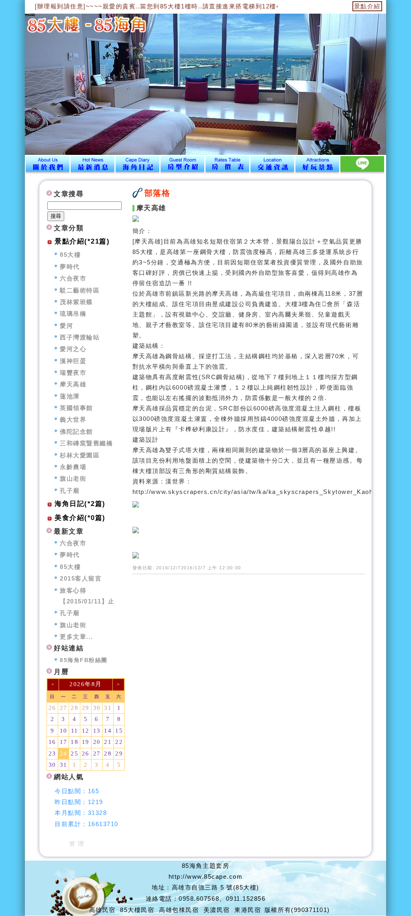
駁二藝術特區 (80, 290)
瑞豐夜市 (73, 372)
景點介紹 (367, 6)
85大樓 (70, 254)
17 (63, 742)
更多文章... (76, 636)
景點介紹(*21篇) (82, 241)
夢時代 (70, 266)
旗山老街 (73, 478)
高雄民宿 (102, 909)
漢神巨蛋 (73, 360)
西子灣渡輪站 (80, 337)
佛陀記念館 (76, 431)
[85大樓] (47, 165)
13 (97, 730)
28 (74, 708)
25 (74, 753)
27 (63, 708)
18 (74, 742)
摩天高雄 (73, 384)
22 (119, 742)
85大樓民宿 (137, 909)
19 (86, 742)
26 (52, 708)
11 (74, 730)
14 (108, 730)
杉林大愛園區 (80, 455)
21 (108, 742)
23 (52, 753)
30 (97, 708)
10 (63, 730)
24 (63, 753)
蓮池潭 (70, 396)
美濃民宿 (216, 909)
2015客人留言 (81, 578)
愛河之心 (73, 348)
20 (97, 742)
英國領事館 (76, 407)
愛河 (66, 325)
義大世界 (73, 419)
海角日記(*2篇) (80, 504)
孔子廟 (70, 490)
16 (52, 742)
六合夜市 (73, 278)
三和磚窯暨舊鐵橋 (86, 443)
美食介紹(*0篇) (80, 518)
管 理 (77, 843)
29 (86, 708)
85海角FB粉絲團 (84, 660)
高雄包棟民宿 (179, 909)
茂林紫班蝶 (76, 302)
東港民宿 (247, 909)
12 (86, 730)
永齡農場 (73, 466)
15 (119, 730)
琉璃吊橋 (73, 313)
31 (108, 708)
